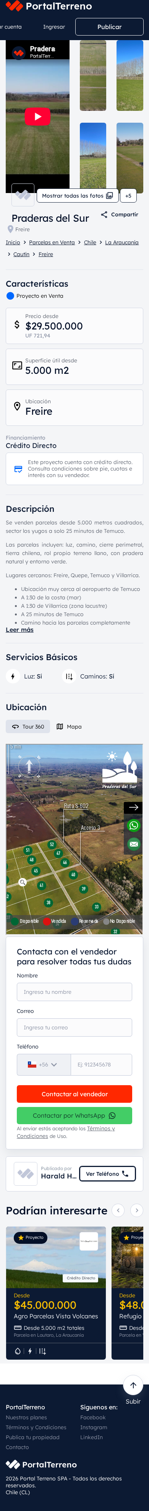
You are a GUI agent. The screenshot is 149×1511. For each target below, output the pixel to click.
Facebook (93, 1417)
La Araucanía (122, 242)
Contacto (17, 1447)
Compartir (124, 214)
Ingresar (54, 26)
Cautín (21, 254)
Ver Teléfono (102, 1173)
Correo (25, 1011)
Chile (90, 242)
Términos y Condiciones (36, 1427)
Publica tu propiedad (33, 1437)
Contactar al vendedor (75, 1094)
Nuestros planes (26, 1417)
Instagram (93, 1427)
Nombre (27, 975)
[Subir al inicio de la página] (133, 1385)
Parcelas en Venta (52, 242)
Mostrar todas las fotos (73, 195)
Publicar (109, 27)
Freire (22, 229)
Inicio (13, 242)
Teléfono (28, 1046)
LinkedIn (91, 1437)
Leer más (20, 629)
